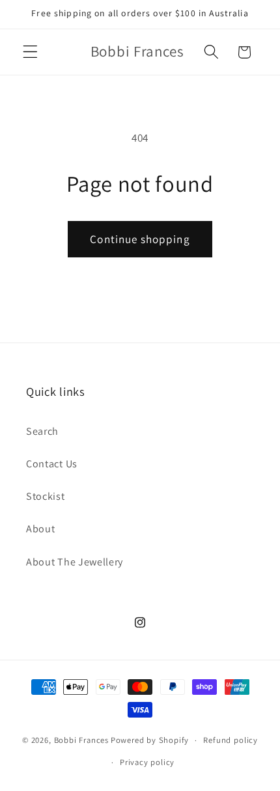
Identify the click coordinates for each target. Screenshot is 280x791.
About (40, 529)
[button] (30, 52)
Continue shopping (140, 238)
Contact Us (51, 464)
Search (42, 431)
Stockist (45, 496)
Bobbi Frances (81, 740)
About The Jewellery (74, 562)
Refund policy (230, 740)
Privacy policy (147, 762)
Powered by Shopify (150, 740)
